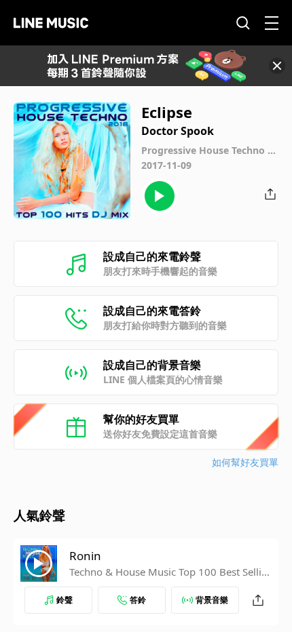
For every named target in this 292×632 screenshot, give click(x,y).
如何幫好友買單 (245, 462)
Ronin (85, 556)
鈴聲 (64, 600)
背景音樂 (212, 600)
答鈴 (138, 600)
